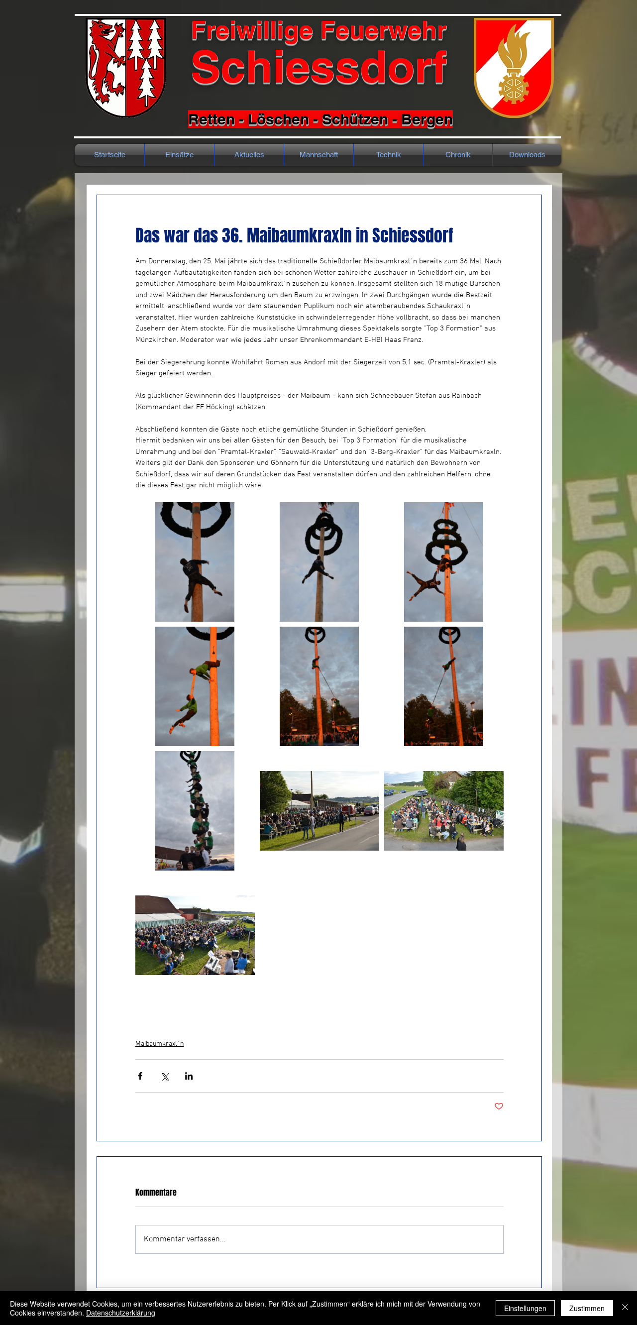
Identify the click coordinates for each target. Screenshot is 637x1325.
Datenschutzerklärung (120, 1313)
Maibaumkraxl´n (159, 1044)
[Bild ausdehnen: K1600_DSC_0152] (195, 562)
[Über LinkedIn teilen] (189, 1076)
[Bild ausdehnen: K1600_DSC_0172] (444, 562)
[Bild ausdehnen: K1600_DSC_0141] (319, 562)
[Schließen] (625, 1308)
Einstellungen (525, 1308)
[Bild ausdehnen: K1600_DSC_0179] (195, 686)
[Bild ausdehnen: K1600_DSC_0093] (195, 935)
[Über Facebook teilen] (140, 1076)
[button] (458, 155)
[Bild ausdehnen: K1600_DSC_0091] (444, 811)
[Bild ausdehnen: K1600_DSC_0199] (319, 686)
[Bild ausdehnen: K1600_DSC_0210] (195, 811)
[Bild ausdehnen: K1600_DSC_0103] (319, 811)
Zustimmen (587, 1308)
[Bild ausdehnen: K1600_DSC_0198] (444, 686)
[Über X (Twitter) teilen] (164, 1076)
